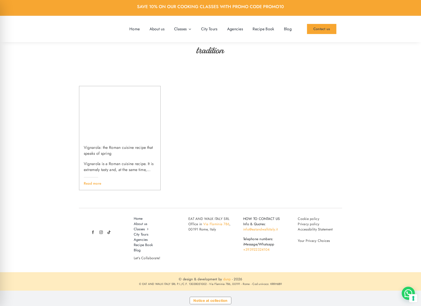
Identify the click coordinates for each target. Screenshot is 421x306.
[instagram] (101, 232)
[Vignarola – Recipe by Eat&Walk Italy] (119, 88)
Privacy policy (308, 224)
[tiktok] (109, 232)
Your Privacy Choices (314, 241)
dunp (227, 279)
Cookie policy (308, 218)
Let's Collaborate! (147, 258)
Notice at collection (210, 300)
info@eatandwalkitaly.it (260, 229)
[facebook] (93, 232)
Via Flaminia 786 (216, 224)
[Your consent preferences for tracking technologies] (413, 298)
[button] (408, 293)
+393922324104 (256, 249)
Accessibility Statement (315, 229)
